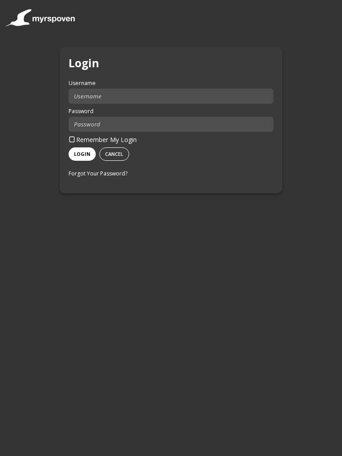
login (82, 154)
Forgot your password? (98, 173)
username (82, 83)
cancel (114, 154)
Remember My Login (106, 139)
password (81, 111)
